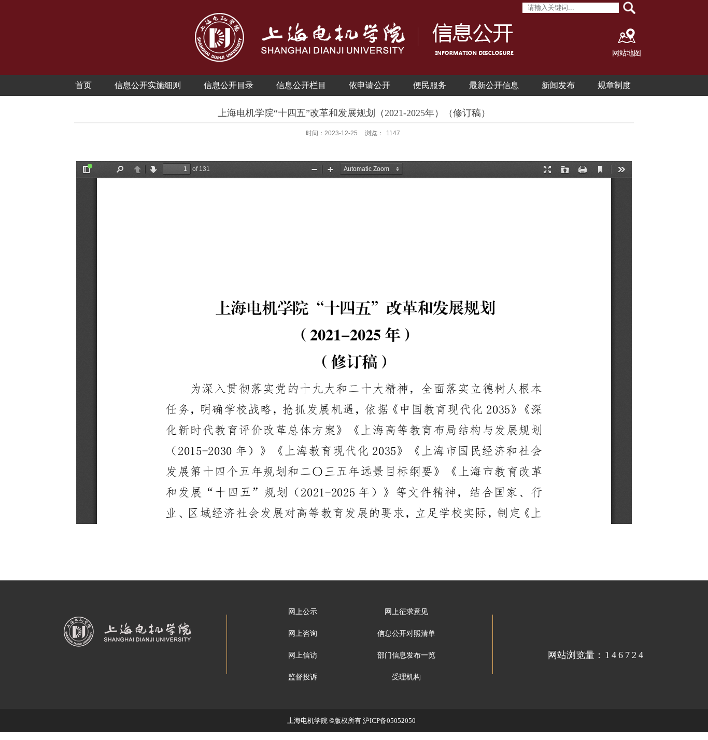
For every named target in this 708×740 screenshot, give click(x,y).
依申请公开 (369, 85)
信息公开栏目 (301, 85)
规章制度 (614, 85)
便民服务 (429, 85)
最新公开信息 (494, 85)
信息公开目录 (228, 85)
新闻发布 (558, 85)
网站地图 (626, 53)
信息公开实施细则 (148, 85)
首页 (83, 85)
